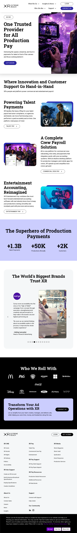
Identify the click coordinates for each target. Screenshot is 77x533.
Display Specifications (10, 482)
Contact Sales (8, 501)
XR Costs (6, 448)
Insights (6, 511)
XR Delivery (7, 458)
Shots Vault (57, 451)
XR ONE (6, 444)
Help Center (32, 501)
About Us (6, 497)
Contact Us (66, 8)
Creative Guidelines (9, 486)
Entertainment (33, 454)
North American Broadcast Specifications (11, 478)
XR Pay (31, 444)
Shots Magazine (58, 448)
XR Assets (7, 451)
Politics (6, 461)
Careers (6, 504)
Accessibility (7, 465)
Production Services (59, 461)
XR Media (57, 444)
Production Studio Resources (37, 476)
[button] (34, 3)
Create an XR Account (10, 474)
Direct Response (58, 458)
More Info (66, 529)
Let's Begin (10, 63)
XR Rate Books (33, 483)
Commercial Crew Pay (35, 451)
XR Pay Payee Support (35, 467)
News (5, 507)
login (67, 4)
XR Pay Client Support (35, 464)
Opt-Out (57, 529)
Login (55, 434)
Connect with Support (35, 497)
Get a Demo (67, 434)
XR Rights (6, 454)
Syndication (57, 454)
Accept (50, 529)
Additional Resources (35, 480)
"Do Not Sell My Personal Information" (55, 524)
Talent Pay (32, 448)
